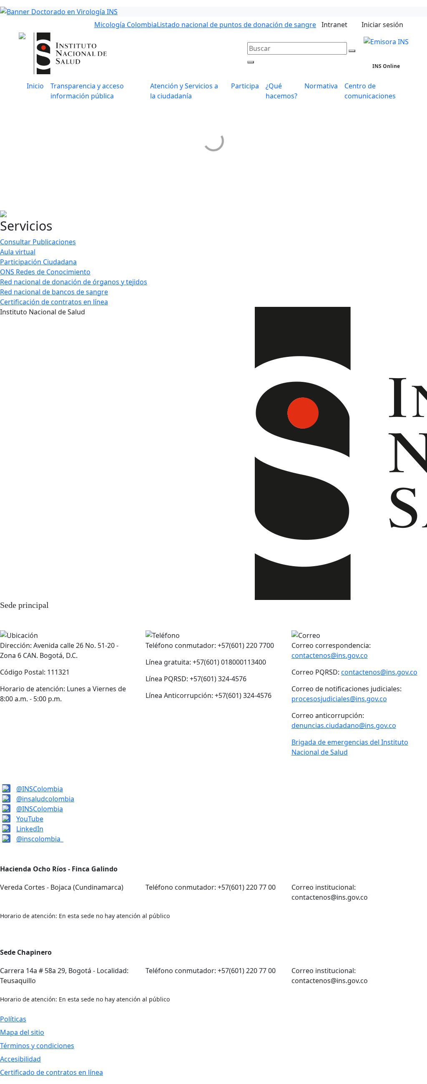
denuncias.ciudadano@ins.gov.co (343, 725)
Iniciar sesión (382, 24)
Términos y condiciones (37, 1045)
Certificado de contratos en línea (51, 1072)
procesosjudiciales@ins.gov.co (339, 698)
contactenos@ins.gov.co (329, 655)
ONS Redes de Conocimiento (45, 271)
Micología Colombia (125, 24)
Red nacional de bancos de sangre (54, 291)
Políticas (13, 1019)
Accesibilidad (20, 1059)
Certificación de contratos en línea (54, 301)
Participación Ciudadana (38, 261)
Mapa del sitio (22, 1032)
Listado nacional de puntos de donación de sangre (236, 24)
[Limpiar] (352, 51)
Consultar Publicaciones (38, 241)
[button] (187, 91)
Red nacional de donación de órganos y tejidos (73, 281)
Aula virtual (17, 251)
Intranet (334, 24)
